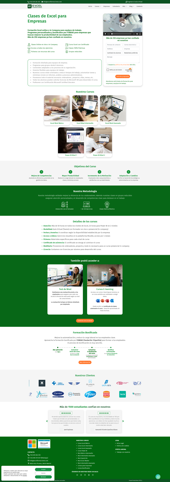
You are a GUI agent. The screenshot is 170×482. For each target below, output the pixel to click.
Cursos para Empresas (85, 465)
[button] (122, 24)
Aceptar (43, 469)
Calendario (116, 6)
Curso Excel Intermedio (85, 446)
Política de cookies (123, 446)
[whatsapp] (157, 476)
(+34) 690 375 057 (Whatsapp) (38, 458)
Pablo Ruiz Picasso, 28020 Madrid (40, 463)
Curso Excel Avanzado (85, 448)
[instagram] (85, 475)
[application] (122, 25)
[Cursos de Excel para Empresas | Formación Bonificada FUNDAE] (35, 6)
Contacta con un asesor (85, 320)
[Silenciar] (137, 34)
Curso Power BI (82, 451)
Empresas (106, 6)
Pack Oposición (82, 458)
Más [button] (124, 6)
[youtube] (93, 475)
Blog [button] (131, 6)
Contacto (139, 6)
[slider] (121, 33)
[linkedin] (89, 475)
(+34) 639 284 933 (34, 455)
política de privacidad (122, 65)
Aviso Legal (120, 443)
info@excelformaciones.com (52, 2)
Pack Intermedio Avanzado (86, 456)
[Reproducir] (105, 34)
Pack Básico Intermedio (85, 453)
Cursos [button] (97, 6)
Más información (85, 362)
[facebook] (81, 475)
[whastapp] (77, 475)
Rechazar (43, 477)
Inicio (90, 6)
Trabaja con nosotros (123, 452)
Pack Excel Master (83, 461)
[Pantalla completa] (140, 34)
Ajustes (43, 473)
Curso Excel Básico (84, 443)
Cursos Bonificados (84, 468)
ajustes (25, 475)
